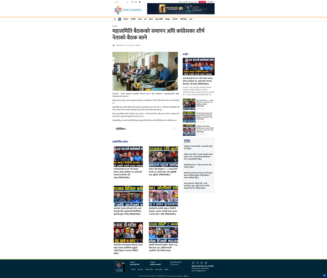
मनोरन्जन (175, 19)
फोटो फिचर (183, 19)
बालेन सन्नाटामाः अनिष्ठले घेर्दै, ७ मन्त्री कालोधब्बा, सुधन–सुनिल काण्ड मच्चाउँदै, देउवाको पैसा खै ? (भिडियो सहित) (196, 186)
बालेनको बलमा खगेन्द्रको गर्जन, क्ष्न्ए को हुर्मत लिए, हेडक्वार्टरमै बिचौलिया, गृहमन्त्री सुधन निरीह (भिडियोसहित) (128, 211)
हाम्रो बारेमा (140, 270)
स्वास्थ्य (151, 19)
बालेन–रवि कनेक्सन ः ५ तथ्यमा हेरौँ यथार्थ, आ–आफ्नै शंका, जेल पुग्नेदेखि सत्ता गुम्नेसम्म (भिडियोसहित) (163, 172)
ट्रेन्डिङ (187, 140)
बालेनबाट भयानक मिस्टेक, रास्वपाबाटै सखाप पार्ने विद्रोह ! (198, 147)
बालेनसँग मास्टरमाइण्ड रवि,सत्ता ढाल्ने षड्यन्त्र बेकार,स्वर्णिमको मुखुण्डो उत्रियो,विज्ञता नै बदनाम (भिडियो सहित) (128, 249)
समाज (140, 19)
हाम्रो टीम (133, 270)
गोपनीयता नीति (149, 270)
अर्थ (145, 19)
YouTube (202, 2)
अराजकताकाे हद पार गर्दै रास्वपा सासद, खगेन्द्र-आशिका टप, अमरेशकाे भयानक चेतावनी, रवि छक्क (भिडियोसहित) (128, 173)
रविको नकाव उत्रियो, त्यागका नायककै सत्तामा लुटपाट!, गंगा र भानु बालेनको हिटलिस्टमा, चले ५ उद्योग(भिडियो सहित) (198, 157)
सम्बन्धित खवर (120, 141)
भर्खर (186, 54)
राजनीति (133, 19)
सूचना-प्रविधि (159, 19)
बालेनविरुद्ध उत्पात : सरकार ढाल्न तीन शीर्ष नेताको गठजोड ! (197, 166)
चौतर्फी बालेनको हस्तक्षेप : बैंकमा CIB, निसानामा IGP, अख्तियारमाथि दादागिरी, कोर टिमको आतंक (163, 247)
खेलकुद (167, 19)
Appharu (186, 276)
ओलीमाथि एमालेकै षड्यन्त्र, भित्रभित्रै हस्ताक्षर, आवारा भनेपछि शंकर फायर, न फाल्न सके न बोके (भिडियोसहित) (163, 211)
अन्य (190, 19)
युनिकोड (211, 2)
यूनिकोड (166, 270)
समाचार (125, 19)
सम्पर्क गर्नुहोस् (158, 270)
